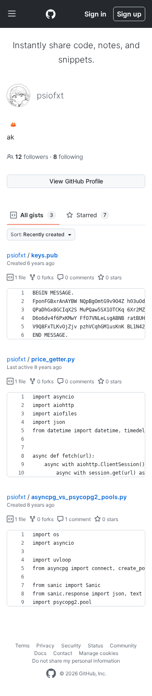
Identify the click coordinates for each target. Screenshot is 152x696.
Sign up (129, 14)
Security (71, 645)
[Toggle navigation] (12, 13)
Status (95, 645)
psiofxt (16, 255)
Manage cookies (98, 653)
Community (123, 645)
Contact (62, 653)
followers (32, 156)
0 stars (113, 277)
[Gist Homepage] (51, 14)
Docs (40, 653)
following (68, 156)
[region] (76, 314)
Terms (22, 645)
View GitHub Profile (76, 181)
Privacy (45, 645)
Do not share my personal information (76, 661)
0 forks (45, 277)
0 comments (79, 277)
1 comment (77, 519)
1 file (20, 277)
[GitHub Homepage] (51, 673)
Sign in (95, 14)
